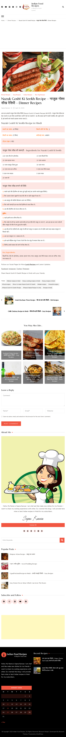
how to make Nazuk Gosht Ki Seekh (24, 284)
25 (8, 712)
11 (8, 704)
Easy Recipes (17, 95)
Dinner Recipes (5, 95)
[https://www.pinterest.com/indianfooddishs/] (25, 601)
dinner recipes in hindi (14, 281)
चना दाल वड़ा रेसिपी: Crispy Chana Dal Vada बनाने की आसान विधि (52, 659)
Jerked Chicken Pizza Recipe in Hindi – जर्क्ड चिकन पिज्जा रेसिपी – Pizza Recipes (54, 378)
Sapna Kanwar (5, 108)
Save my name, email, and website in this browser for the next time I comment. (27, 417)
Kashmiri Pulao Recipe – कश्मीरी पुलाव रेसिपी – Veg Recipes (11, 355)
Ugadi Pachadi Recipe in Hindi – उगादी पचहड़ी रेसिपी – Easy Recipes (31, 573)
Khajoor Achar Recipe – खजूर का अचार (22, 554)
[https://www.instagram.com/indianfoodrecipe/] (9, 601)
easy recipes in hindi (49, 281)
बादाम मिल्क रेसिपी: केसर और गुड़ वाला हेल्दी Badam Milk (52, 669)
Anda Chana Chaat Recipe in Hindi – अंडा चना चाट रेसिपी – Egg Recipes (33, 378)
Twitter (19, 269)
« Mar (3, 722)
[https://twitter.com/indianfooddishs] (14, 601)
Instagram (12, 269)
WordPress (39, 734)
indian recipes (42, 284)
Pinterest (26, 269)
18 (8, 708)
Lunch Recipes (30, 264)
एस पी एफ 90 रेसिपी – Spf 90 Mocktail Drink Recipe (11, 379)
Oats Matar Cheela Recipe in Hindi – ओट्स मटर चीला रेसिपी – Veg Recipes (54, 354)
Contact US (33, 525)
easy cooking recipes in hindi (31, 281)
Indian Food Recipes (37, 4)
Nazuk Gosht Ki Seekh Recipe (12, 288)
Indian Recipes (28, 95)
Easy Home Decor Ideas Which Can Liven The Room (28, 583)
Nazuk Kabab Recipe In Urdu (32, 288)
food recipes (7, 284)
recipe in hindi (48, 288)
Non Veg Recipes (40, 95)
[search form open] (63, 7)
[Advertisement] (33, 34)
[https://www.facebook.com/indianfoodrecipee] (3, 601)
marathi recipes (54, 284)
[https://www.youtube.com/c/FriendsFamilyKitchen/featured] (20, 601)
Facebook (4, 269)
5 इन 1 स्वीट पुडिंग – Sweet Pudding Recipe (23, 564)
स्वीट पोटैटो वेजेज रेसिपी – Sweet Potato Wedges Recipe (33, 355)
